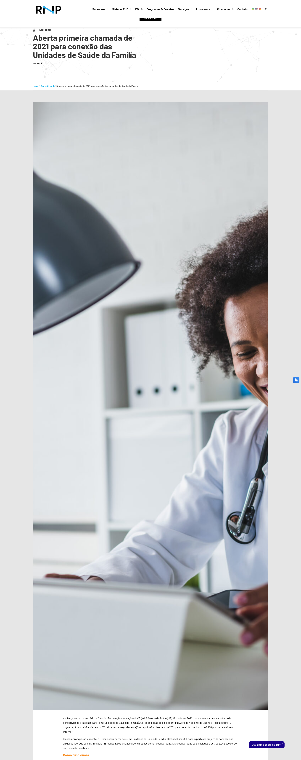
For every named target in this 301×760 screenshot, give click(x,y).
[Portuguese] (253, 9)
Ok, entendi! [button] (150, 18)
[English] (256, 9)
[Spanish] (260, 9)
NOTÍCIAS (45, 30)
